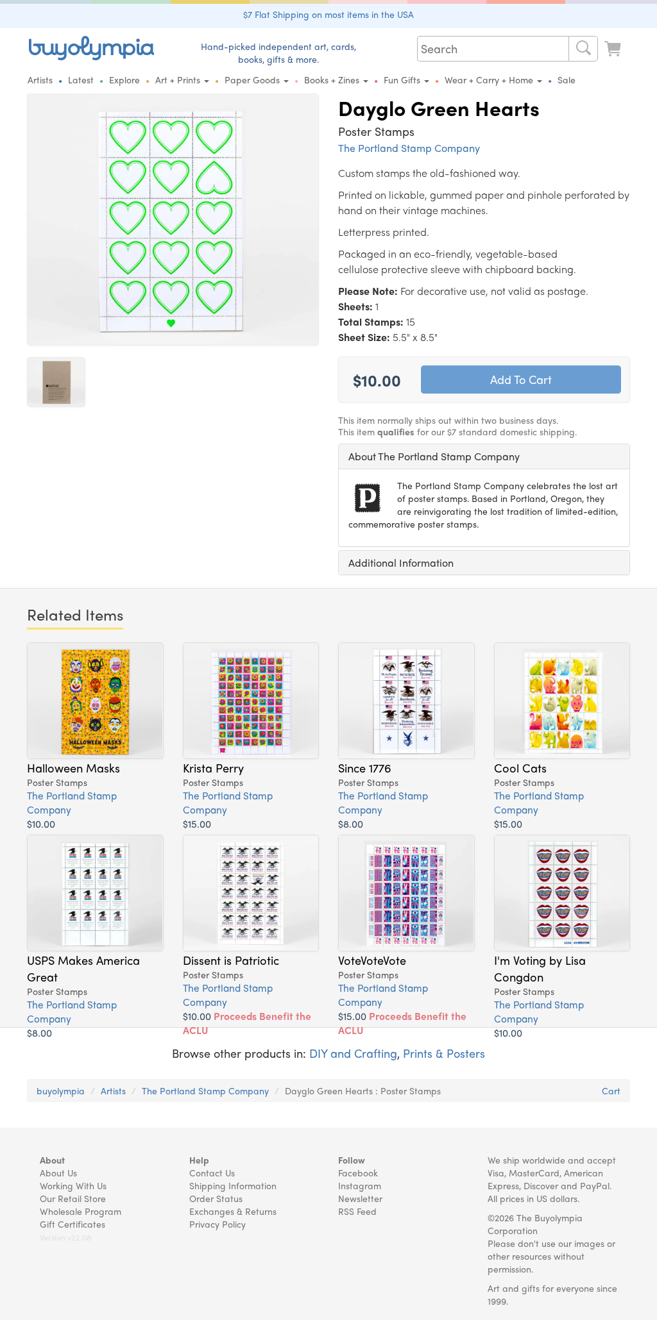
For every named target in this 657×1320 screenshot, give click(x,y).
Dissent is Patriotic (231, 959)
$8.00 (350, 823)
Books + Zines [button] (333, 79)
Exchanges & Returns (233, 1211)
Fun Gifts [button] (403, 79)
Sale (567, 79)
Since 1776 (364, 767)
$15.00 (197, 823)
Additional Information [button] (401, 562)
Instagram (359, 1185)
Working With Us (73, 1185)
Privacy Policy (217, 1223)
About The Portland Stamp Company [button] (434, 456)
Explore (124, 79)
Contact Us (212, 1172)
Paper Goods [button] (253, 79)
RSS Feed (357, 1211)
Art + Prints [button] (179, 79)
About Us (58, 1172)
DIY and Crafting (353, 1053)
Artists (40, 79)
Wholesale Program (80, 1211)
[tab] (484, 456)
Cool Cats (520, 767)
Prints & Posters (444, 1053)
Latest (81, 79)
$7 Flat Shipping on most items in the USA (328, 14)
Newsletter (360, 1198)
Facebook (358, 1172)
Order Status (216, 1198)
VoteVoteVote (372, 959)
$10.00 (41, 823)
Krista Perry (213, 767)
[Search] (583, 49)
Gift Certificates (72, 1223)
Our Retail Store (73, 1198)
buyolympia (61, 1090)
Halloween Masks (73, 767)
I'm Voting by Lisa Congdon (540, 968)
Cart (611, 1090)
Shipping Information (233, 1185)
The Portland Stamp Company (409, 147)
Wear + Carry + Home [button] (490, 79)
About (52, 1159)
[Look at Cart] (614, 47)
